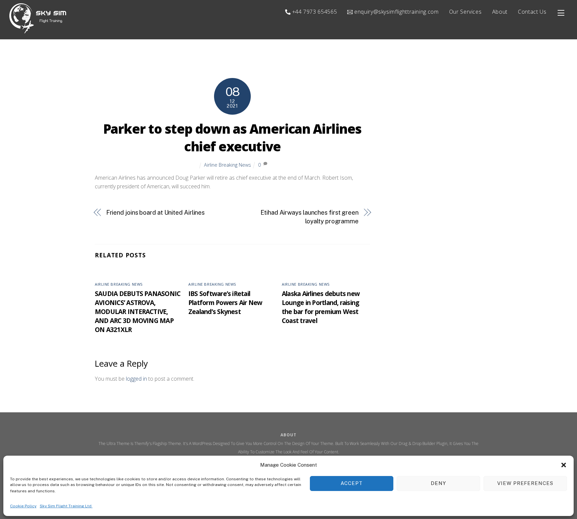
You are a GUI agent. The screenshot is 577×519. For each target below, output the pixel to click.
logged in (136, 378)
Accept (352, 483)
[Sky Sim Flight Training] (37, 30)
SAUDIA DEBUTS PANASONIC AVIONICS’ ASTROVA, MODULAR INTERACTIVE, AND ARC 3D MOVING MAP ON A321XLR (137, 311)
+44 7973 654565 (314, 11)
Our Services (465, 11)
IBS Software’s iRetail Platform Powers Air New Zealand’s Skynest (225, 302)
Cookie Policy (23, 506)
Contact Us (532, 11)
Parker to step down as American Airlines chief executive (232, 137)
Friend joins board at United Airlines (155, 212)
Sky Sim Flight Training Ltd (66, 506)
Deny (438, 483)
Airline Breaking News (227, 165)
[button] (563, 465)
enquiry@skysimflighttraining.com (395, 11)
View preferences (525, 483)
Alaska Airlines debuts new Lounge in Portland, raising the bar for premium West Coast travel (321, 307)
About (500, 11)
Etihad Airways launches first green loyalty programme (309, 217)
